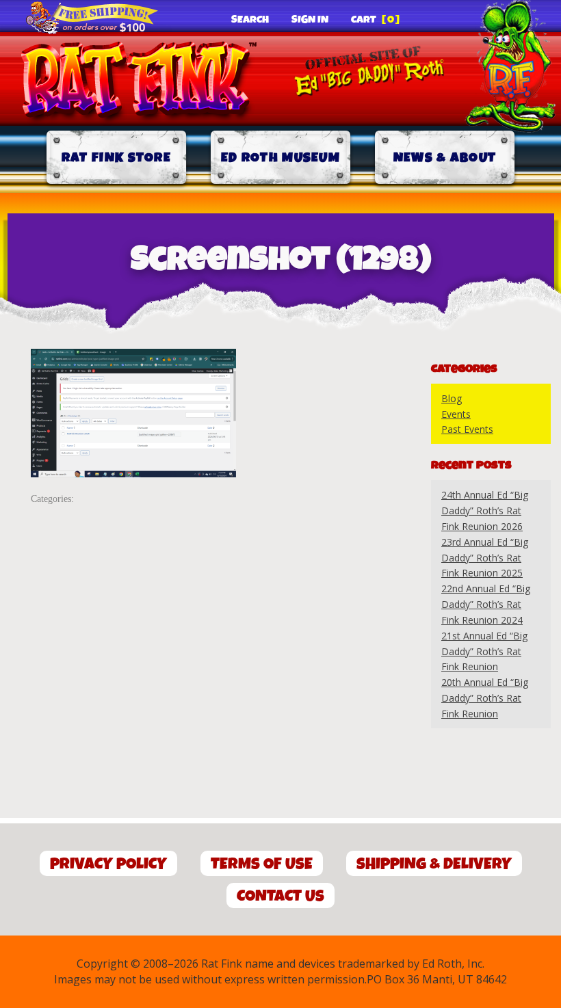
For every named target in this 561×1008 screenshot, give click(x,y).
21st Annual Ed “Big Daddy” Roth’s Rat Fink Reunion (484, 651)
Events (456, 414)
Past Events (467, 429)
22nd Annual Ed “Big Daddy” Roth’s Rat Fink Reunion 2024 (485, 604)
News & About (445, 157)
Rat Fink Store (116, 157)
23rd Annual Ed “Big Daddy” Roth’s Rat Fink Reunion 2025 (484, 557)
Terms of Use (262, 864)
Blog (451, 398)
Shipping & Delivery (434, 864)
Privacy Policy (108, 864)
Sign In (309, 19)
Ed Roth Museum (280, 157)
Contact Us (280, 896)
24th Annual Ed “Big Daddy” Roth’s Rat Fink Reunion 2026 (484, 510)
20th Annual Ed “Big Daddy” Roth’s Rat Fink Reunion (484, 698)
